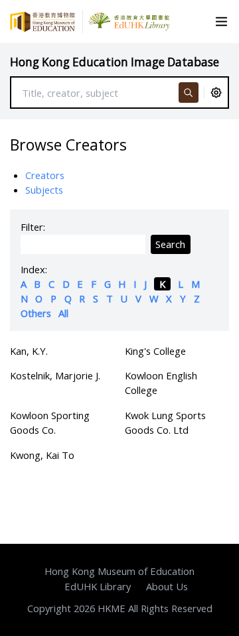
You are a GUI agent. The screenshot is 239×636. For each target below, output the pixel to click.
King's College (155, 350)
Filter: (33, 226)
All (63, 313)
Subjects (44, 189)
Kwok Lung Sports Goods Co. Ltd (165, 422)
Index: (34, 269)
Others (36, 313)
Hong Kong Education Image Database (114, 62)
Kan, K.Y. (29, 350)
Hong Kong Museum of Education (119, 571)
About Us (167, 586)
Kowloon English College (161, 383)
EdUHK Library (97, 586)
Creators (44, 175)
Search (170, 244)
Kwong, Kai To (42, 455)
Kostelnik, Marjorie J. (55, 375)
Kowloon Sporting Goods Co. (50, 422)
